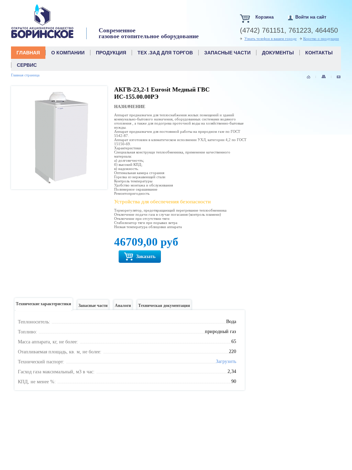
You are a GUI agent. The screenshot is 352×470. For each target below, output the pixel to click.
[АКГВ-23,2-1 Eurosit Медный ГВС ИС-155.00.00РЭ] (59, 184)
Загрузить (226, 361)
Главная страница (25, 75)
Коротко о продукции (321, 38)
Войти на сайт (310, 17)
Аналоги (123, 305)
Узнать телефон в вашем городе (270, 38)
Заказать (145, 256)
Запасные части (93, 305)
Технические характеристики (43, 303)
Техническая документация (164, 305)
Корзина (264, 17)
